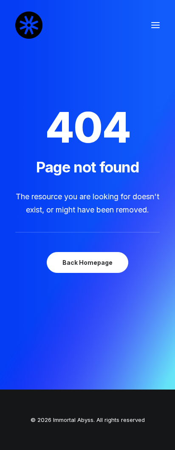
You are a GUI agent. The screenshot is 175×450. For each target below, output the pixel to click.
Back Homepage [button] (87, 262)
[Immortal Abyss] (28, 25)
